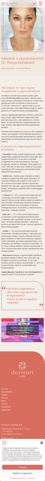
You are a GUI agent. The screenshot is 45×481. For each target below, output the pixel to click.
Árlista (4, 394)
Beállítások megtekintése (22, 473)
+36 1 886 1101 (6, 431)
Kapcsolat (5, 410)
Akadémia (6, 407)
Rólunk (4, 398)
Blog (3, 401)
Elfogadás (22, 467)
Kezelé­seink (7, 392)
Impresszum (31, 478)
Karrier (4, 403)
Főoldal (4, 389)
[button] (42, 443)
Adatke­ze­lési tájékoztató (17, 478)
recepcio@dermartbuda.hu (11, 434)
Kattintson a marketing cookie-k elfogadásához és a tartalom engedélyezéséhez (22, 330)
